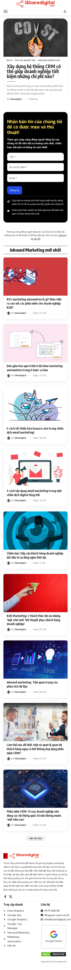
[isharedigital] (35, 4)
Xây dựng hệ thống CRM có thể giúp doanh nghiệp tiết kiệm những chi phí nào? (34, 71)
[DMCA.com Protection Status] (54, 954)
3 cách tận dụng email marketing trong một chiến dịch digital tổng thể (34, 493)
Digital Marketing (25, 60)
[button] (6, 11)
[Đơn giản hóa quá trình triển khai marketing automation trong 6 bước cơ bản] (35, 343)
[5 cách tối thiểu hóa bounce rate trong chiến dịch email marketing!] (35, 405)
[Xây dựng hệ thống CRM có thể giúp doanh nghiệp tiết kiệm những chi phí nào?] (35, 37)
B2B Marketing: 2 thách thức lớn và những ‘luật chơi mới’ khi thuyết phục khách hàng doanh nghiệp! (33, 620)
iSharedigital (16, 99)
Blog (9, 60)
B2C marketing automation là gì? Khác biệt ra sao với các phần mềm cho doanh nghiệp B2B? (34, 303)
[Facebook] (5, 896)
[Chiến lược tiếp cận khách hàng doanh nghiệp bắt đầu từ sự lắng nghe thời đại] (35, 530)
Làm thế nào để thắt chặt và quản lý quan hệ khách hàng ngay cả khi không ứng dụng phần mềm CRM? (35, 749)
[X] (10, 896)
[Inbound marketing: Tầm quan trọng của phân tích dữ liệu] (35, 659)
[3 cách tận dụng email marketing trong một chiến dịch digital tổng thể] (35, 468)
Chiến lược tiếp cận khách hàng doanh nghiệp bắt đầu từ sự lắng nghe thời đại (35, 555)
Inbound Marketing (49, 60)
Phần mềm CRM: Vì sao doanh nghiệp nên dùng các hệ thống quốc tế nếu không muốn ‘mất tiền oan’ (34, 815)
